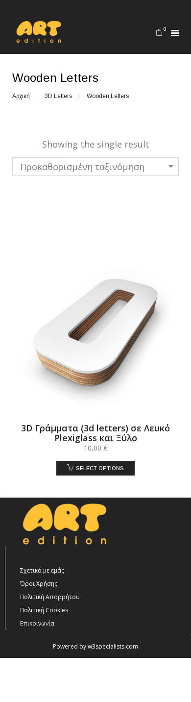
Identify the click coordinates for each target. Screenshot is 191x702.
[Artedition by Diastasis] (38, 39)
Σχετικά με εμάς (42, 570)
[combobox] (95, 166)
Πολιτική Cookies (44, 610)
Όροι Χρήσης (38, 583)
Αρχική (21, 96)
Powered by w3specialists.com (95, 646)
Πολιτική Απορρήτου (50, 597)
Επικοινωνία (37, 623)
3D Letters (58, 96)
